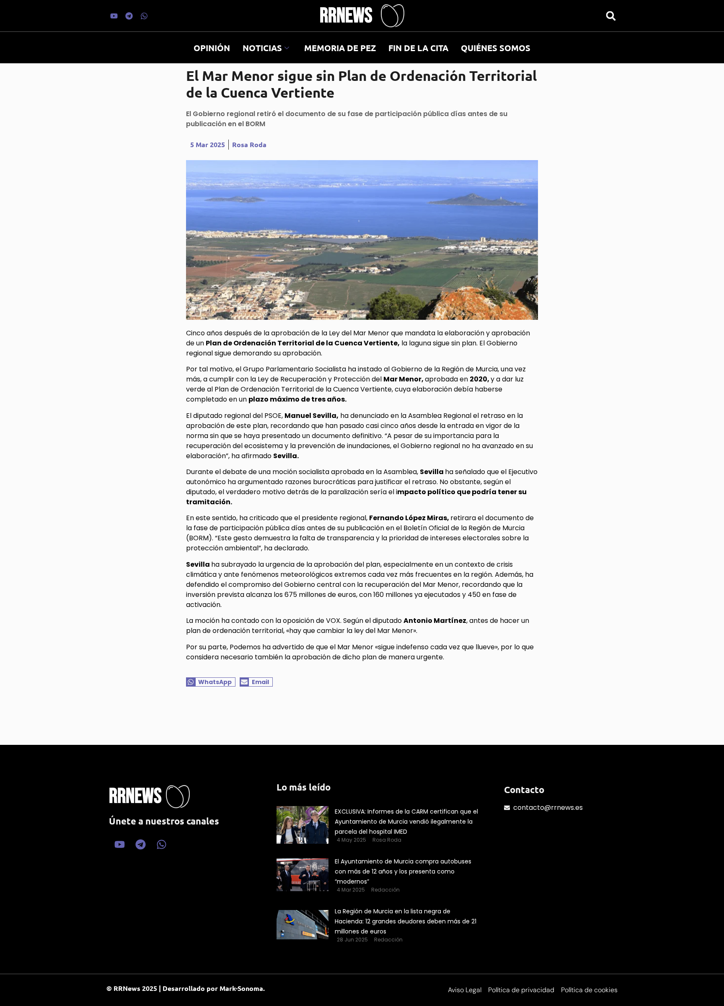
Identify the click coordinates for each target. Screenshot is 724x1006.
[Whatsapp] (144, 15)
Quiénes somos (495, 47)
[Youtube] (114, 15)
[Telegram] (129, 15)
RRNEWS (346, 16)
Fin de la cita (418, 47)
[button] (611, 16)
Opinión (212, 47)
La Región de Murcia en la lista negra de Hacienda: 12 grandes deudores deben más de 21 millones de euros (405, 921)
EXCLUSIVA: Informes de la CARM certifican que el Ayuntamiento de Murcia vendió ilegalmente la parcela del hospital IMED (406, 821)
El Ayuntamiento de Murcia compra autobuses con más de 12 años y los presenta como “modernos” (403, 871)
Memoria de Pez (340, 47)
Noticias (262, 47)
